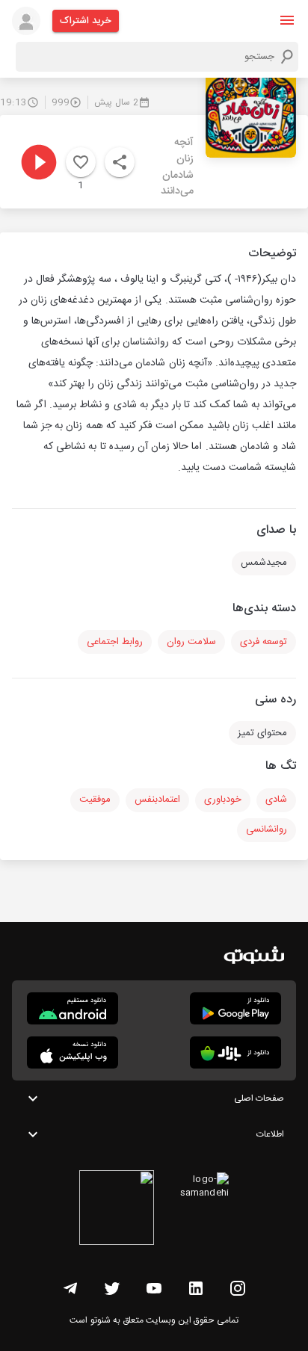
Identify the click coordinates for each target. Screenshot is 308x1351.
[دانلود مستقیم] (72, 1008)
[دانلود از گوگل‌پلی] (235, 1008)
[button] (287, 20)
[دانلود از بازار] (235, 1052)
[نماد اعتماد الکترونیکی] (116, 1209)
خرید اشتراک (85, 21)
